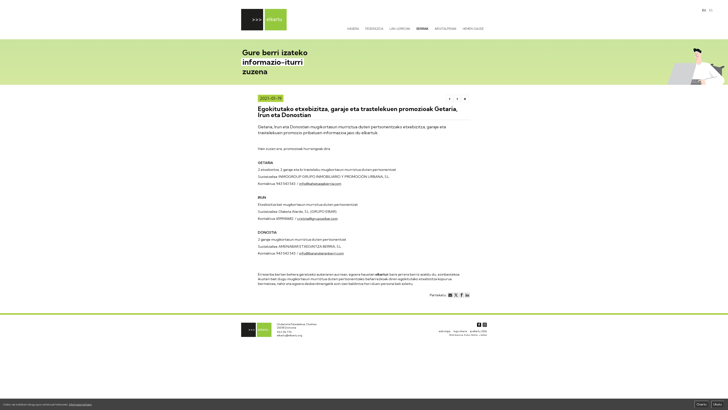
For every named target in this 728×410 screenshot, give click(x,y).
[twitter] (456, 295)
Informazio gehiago (80, 404)
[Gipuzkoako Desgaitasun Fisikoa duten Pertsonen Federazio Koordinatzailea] (264, 19)
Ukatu (717, 404)
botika (484, 335)
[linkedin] (467, 295)
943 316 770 (284, 332)
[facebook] (461, 295)
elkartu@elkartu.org (289, 335)
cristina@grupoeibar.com (317, 218)
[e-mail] (450, 295)
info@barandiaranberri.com (321, 253)
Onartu (702, 404)
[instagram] (485, 325)
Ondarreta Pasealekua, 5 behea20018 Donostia (296, 325)
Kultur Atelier (471, 335)
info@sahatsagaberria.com (320, 183)
